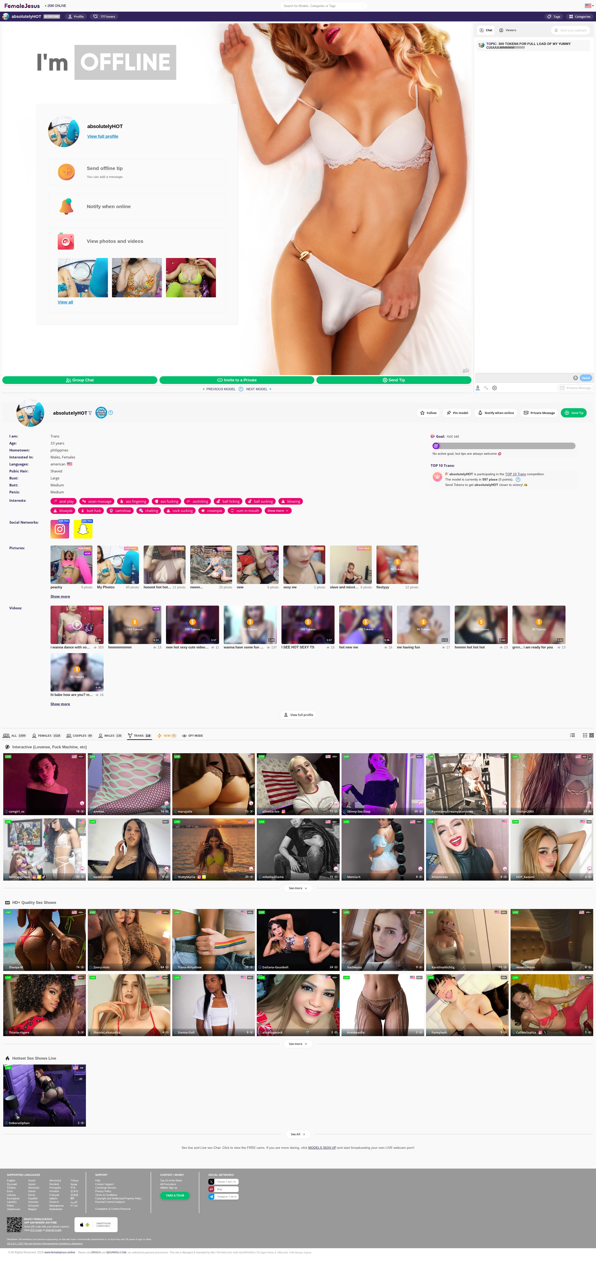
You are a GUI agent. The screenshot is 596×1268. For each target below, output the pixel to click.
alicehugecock (272, 1032)
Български (13, 1198)
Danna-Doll (186, 1032)
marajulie (185, 811)
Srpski (31, 1184)
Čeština (11, 1187)
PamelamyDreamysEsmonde (452, 811)
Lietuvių (11, 1194)
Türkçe (75, 1180)
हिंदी (72, 1198)
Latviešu (12, 1201)
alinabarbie (270, 811)
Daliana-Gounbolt (275, 967)
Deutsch (54, 1201)
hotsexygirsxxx (19, 877)
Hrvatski (54, 1191)
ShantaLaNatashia (106, 1032)
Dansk (32, 1191)
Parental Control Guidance (110, 1201)
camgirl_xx (16, 811)
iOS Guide (36, 1230)
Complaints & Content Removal (112, 1208)
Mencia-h (353, 877)
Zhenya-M (16, 967)
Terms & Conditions (106, 1194)
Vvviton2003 (525, 811)
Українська (13, 1209)
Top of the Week (171, 1180)
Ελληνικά (33, 1205)
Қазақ (74, 1184)
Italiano (53, 1198)
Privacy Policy (103, 1191)
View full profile (102, 136)
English (11, 1180)
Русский (12, 1184)
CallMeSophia (526, 1032)
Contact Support (104, 1184)
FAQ (97, 1180)
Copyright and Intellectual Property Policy (118, 1198)
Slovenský (55, 1180)
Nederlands (55, 1209)
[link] (219, 389)
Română (54, 1184)
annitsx (98, 811)
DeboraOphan (19, 1123)
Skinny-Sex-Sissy (358, 811)
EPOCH (96, 1252)
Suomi (31, 1180)
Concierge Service (105, 1187)
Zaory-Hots (101, 967)
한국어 (74, 1191)
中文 (73, 1187)
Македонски (56, 1205)
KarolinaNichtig (443, 967)
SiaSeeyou (354, 967)
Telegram (227, 1196)
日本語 (74, 1194)
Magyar (32, 1209)
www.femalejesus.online (59, 1252)
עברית (74, 1205)
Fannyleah (439, 1032)
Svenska (33, 1201)
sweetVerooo (525, 967)
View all (65, 302)
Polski (10, 1205)
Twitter (226, 1181)
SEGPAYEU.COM (116, 1252)
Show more (60, 596)
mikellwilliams (273, 877)
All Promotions (168, 1184)
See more (295, 888)
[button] (104, 17)
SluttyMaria (186, 877)
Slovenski (33, 1187)
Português (55, 1187)
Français (54, 1194)
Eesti (10, 1191)
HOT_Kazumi (525, 877)
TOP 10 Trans (515, 474)
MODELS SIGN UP (322, 1147)
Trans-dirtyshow (190, 967)
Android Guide (53, 1230)
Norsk (31, 1194)
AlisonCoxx (440, 877)
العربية (74, 1201)
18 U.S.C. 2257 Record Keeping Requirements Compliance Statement (45, 1243)
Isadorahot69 (103, 877)
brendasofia (356, 1032)
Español (32, 1198)
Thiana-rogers (19, 1032)
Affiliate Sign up (168, 1187)
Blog (219, 1189)
